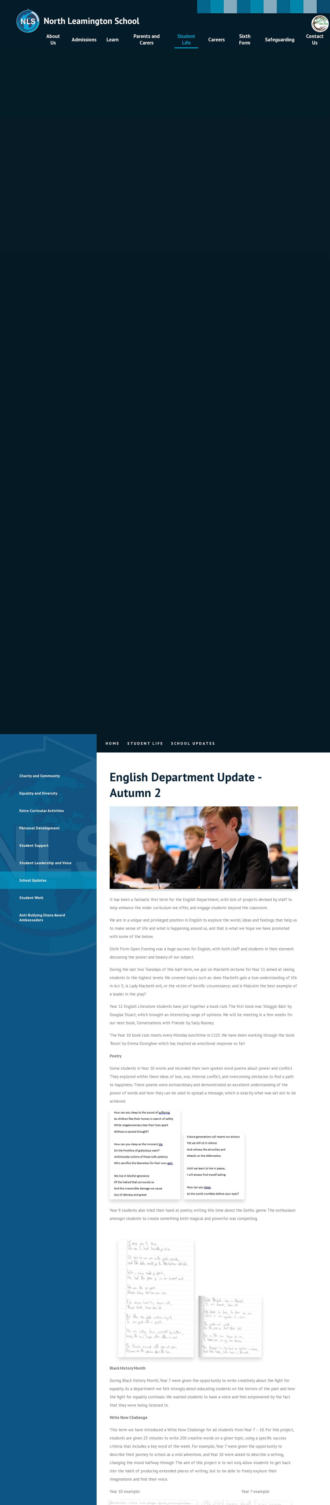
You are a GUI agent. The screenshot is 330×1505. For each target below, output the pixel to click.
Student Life (145, 743)
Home (112, 743)
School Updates (193, 743)
